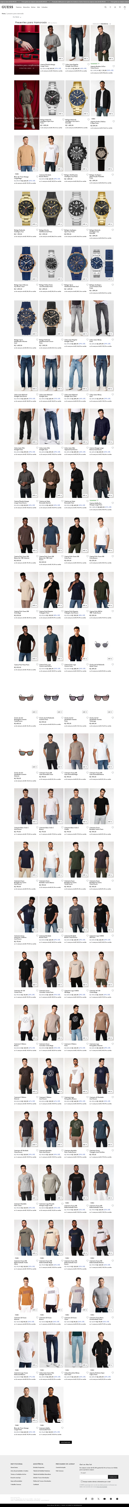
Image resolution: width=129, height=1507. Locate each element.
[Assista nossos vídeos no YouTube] (104, 1499)
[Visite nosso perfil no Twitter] (98, 1499)
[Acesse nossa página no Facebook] (86, 1499)
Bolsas (33, 7)
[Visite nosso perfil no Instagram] (92, 1499)
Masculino (26, 7)
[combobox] (105, 7)
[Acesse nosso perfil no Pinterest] (111, 1499)
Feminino (19, 7)
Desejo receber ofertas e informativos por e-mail (96, 1481)
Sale (38, 7)
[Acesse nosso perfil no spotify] (117, 1499)
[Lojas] (110, 7)
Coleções (45, 7)
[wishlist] (119, 7)
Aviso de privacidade (102, 1487)
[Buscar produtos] (105, 7)
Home (4, 14)
